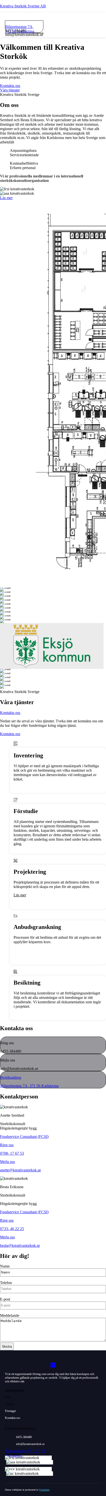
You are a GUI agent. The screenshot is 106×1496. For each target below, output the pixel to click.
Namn (5, 1266)
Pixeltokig (44, 1489)
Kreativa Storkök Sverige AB (23, 6)
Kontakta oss (12, 1418)
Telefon (6, 1283)
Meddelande (9, 1315)
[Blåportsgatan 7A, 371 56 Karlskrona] (22, 23)
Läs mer (20, 895)
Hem (8, 1397)
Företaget (10, 1411)
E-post (5, 1299)
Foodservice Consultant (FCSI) (24, 1136)
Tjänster (9, 1404)
